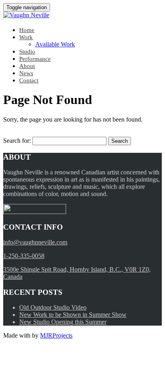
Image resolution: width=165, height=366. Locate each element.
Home (26, 30)
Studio (27, 51)
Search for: (17, 140)
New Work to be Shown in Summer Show (73, 314)
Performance (35, 59)
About (27, 66)
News (26, 73)
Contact (28, 80)
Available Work (55, 44)
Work (26, 37)
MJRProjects (56, 335)
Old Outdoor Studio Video (53, 307)
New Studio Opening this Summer (63, 321)
